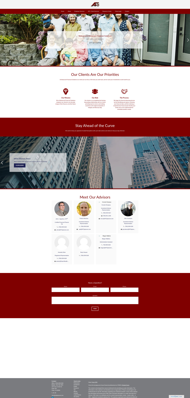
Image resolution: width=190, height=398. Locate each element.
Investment (76, 384)
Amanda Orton (62, 252)
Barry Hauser (83, 252)
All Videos (76, 396)
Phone (124, 286)
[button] (62, 11)
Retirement (76, 383)
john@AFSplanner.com (62, 230)
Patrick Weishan (84, 218)
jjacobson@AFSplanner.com (129, 229)
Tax (75, 389)
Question (95, 295)
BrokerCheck (125, 385)
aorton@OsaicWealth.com (62, 261)
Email (94, 286)
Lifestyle (76, 393)
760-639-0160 (107, 245)
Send (95, 308)
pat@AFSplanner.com (85, 229)
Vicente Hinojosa (106, 205)
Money (75, 391)
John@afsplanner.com (57, 395)
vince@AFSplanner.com (106, 218)
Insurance (76, 388)
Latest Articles (77, 395)
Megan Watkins (106, 238)
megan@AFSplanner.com (106, 247)
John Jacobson (128, 218)
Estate (75, 386)
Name (65, 286)
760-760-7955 (59, 385)
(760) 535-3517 (107, 213)
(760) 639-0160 (63, 227)
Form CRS (94, 382)
